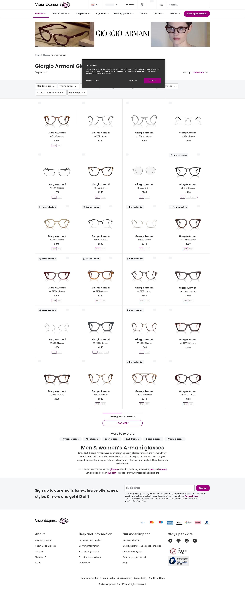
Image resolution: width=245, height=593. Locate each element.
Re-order (130, 4)
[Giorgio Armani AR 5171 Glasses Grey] (147, 248)
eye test (112, 472)
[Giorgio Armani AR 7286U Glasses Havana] (100, 352)
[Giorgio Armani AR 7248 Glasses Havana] (54, 145)
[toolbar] (122, 89)
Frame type (75, 92)
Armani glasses (71, 438)
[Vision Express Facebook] (170, 541)
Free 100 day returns (89, 551)
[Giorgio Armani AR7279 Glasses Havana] (97, 403)
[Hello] (112, 4)
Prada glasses (175, 438)
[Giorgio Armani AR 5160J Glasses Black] (147, 352)
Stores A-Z (40, 557)
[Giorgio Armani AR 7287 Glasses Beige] (147, 300)
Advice (173, 13)
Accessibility (140, 578)
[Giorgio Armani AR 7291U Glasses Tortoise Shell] (97, 300)
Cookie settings (157, 578)
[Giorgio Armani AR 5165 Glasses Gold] (59, 352)
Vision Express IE (43, 540)
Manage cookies (92, 80)
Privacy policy (107, 578)
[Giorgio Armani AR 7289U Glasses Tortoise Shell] (185, 248)
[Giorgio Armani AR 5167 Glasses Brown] (59, 248)
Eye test (158, 13)
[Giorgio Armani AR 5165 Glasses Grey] (54, 352)
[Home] (52, 5)
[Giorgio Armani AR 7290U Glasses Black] (59, 300)
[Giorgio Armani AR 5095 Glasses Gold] (147, 197)
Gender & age (44, 86)
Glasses (39, 13)
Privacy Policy (191, 496)
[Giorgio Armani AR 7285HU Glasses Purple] (185, 300)
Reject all (133, 80)
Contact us (84, 562)
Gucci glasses (153, 438)
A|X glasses (92, 438)
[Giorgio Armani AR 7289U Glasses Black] (190, 248)
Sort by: (187, 72)
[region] (123, 73)
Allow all (152, 80)
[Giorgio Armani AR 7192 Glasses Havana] (97, 197)
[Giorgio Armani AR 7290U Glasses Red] (54, 300)
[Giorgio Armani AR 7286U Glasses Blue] (95, 352)
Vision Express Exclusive (49, 92)
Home (38, 55)
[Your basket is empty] (161, 4)
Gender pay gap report (134, 557)
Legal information (89, 578)
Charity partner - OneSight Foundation (141, 545)
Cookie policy (124, 578)
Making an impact (131, 540)
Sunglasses (81, 13)
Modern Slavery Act (132, 551)
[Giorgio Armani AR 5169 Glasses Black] (97, 248)
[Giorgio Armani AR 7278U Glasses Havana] (141, 403)
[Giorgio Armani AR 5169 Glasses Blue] (103, 248)
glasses (114, 469)
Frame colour (66, 86)
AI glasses (100, 13)
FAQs (37, 562)
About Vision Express (45, 545)
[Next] (197, 197)
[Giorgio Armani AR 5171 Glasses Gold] (141, 248)
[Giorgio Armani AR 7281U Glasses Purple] (185, 403)
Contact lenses (60, 13)
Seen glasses (112, 438)
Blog (124, 562)
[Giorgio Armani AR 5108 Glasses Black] (54, 197)
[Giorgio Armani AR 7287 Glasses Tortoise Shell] (141, 300)
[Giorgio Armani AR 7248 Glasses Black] (59, 145)
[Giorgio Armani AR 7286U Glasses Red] (106, 352)
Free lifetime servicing (90, 557)
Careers (39, 551)
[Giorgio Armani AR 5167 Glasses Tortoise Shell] (54, 248)
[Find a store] (142, 4)
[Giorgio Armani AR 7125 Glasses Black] (182, 197)
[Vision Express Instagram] (187, 541)
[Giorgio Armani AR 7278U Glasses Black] (147, 403)
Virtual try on (165, 86)
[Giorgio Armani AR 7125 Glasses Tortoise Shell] (188, 197)
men (152, 469)
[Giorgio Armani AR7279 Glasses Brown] (103, 403)
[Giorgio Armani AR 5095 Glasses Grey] (141, 197)
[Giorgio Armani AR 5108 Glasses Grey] (59, 197)
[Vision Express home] (54, 521)
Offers (142, 13)
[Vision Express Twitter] (178, 541)
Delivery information (89, 545)
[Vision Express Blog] (195, 541)
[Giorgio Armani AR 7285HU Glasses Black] (190, 300)
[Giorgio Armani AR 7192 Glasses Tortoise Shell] (103, 197)
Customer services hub (90, 540)
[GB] (95, 4)
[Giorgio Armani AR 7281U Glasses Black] (190, 403)
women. (163, 469)
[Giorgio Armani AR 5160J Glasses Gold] (141, 352)
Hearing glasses (122, 13)
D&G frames (132, 438)
